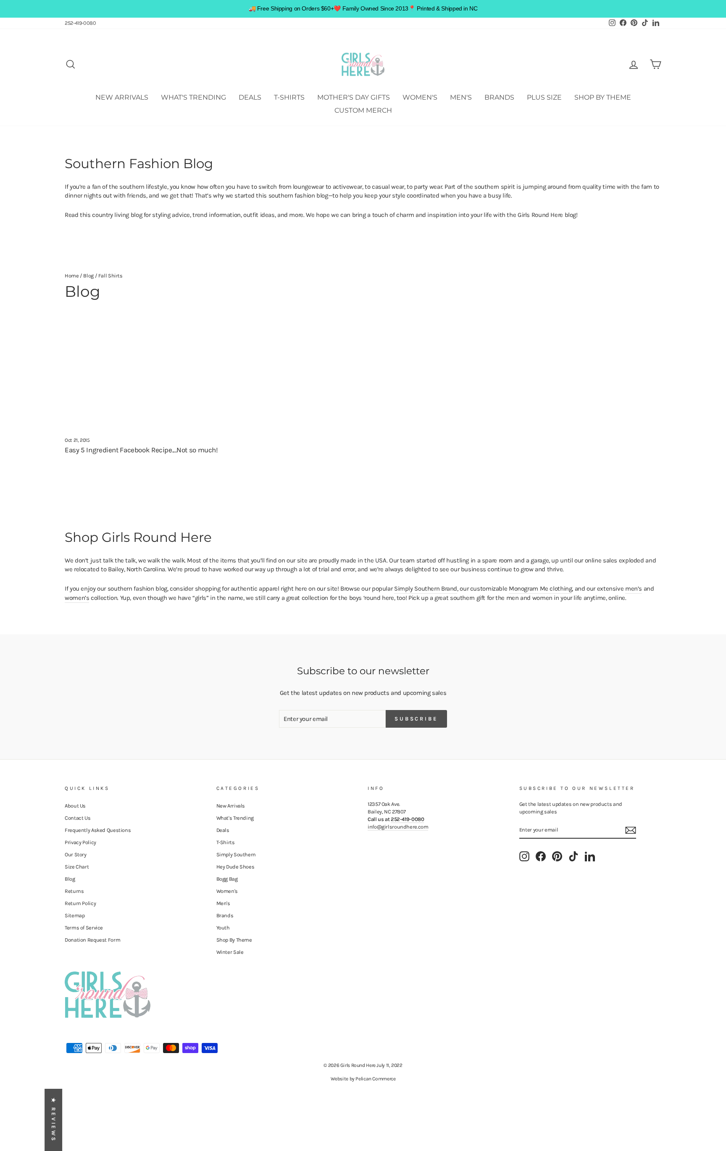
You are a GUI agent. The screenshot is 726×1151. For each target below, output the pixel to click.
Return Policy (80, 903)
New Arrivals (121, 97)
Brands (499, 97)
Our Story (76, 854)
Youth (223, 927)
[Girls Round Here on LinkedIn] (590, 856)
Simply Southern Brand (425, 588)
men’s (633, 588)
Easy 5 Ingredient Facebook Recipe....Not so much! (141, 450)
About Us (75, 806)
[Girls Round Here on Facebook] (541, 856)
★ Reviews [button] (53, 1120)
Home (72, 275)
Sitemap (74, 915)
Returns (74, 891)
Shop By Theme (602, 97)
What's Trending (193, 97)
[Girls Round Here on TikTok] (573, 856)
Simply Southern (236, 854)
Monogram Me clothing (540, 588)
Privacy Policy (80, 842)
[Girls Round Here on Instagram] (524, 856)
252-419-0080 (80, 23)
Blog (88, 275)
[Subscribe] (630, 830)
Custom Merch (363, 110)
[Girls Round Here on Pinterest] (557, 856)
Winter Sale (230, 952)
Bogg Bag (227, 879)
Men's (461, 97)
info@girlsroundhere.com (398, 827)
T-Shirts (289, 97)
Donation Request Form (92, 940)
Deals (250, 97)
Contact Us (77, 818)
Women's (419, 97)
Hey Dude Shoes (235, 866)
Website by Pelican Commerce (363, 1079)
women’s (77, 598)
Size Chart (77, 866)
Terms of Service (84, 927)
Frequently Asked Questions (98, 830)
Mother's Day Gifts (353, 97)
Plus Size (544, 97)
